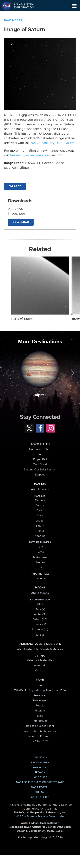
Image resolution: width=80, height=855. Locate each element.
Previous (8, 373)
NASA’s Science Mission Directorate (40, 816)
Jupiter (40, 395)
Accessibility (40, 797)
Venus (40, 505)
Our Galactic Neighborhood (21, 14)
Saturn (40, 525)
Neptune (40, 536)
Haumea (40, 562)
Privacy (40, 772)
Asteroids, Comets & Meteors (40, 644)
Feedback (40, 767)
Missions (40, 710)
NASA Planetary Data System (53, 142)
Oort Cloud (40, 464)
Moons (40, 587)
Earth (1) (40, 604)
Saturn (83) (40, 619)
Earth (40, 510)
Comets (40, 670)
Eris (40, 567)
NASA (5, 5)
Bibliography (40, 762)
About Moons (40, 593)
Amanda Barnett (49, 823)
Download (21, 222)
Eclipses (40, 474)
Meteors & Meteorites (40, 660)
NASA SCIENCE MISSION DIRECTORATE (40, 782)
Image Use (40, 777)
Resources (40, 695)
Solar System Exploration (21, 5)
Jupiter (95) (40, 614)
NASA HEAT (40, 741)
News (40, 685)
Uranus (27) (40, 624)
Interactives (40, 721)
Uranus (40, 531)
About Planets (40, 489)
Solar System (40, 443)
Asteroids (40, 665)
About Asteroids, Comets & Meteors (40, 649)
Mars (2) (40, 609)
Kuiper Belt (40, 459)
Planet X (40, 578)
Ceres (40, 552)
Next (71, 373)
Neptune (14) (40, 629)
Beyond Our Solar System (40, 469)
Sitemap (40, 792)
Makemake (40, 557)
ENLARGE (15, 186)
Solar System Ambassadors (40, 731)
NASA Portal (40, 787)
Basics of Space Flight (40, 726)
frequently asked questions (30, 155)
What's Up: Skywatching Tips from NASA (40, 690)
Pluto (40, 547)
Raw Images (13, 20)
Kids (40, 716)
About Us (40, 757)
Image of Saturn (22, 318)
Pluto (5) (40, 635)
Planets (40, 483)
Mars (40, 515)
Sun (40, 454)
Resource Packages (40, 736)
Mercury (40, 500)
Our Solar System (40, 449)
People (40, 705)
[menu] (74, 6)
